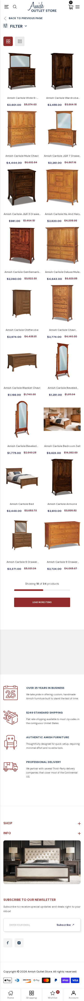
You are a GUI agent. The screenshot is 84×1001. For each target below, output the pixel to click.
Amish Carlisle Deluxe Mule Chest (62, 272)
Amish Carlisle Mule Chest (22, 156)
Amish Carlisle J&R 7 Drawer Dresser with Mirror (62, 156)
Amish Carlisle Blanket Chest (22, 388)
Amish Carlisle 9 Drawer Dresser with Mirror (21, 562)
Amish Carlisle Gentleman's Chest (21, 272)
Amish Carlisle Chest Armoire (62, 330)
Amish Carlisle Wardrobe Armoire (62, 98)
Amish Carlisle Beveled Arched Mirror (22, 446)
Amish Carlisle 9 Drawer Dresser (62, 562)
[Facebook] (7, 942)
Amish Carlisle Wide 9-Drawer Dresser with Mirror (22, 98)
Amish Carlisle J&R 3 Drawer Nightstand (22, 214)
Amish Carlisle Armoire (62, 504)
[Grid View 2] (8, 41)
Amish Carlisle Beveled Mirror (62, 388)
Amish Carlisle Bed (22, 504)
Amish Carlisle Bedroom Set (62, 446)
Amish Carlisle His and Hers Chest (62, 214)
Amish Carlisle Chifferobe (22, 330)
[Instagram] (19, 942)
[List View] (19, 41)
